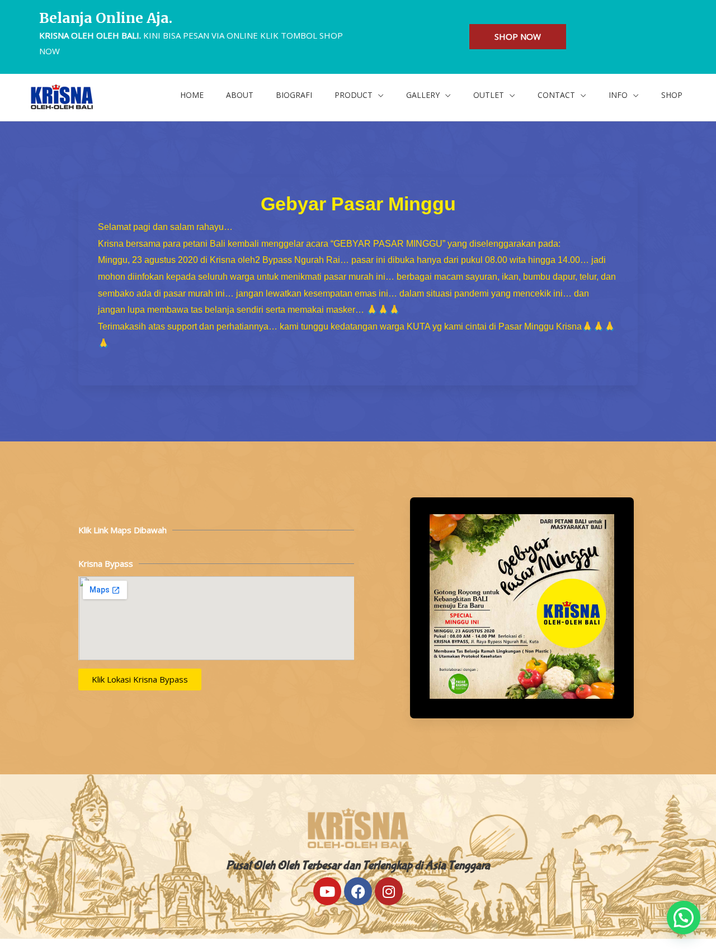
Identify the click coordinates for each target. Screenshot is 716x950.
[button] (359, 95)
